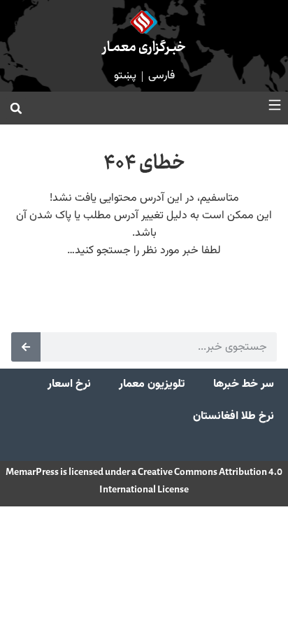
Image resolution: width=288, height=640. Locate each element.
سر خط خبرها (243, 384)
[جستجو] (26, 347)
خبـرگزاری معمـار (144, 48)
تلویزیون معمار (152, 384)
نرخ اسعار (69, 384)
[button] (16, 108)
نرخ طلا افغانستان (233, 416)
